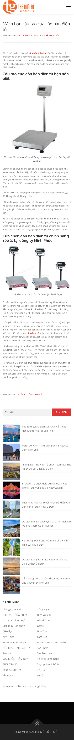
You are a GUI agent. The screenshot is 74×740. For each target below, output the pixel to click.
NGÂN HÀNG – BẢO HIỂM (51, 642)
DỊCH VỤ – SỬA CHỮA (15, 615)
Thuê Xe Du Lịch (12, 669)
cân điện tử (33, 333)
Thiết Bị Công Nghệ (29, 394)
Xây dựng (8, 675)
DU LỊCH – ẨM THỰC (14, 620)
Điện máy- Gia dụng (14, 625)
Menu (68, 6)
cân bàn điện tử (37, 53)
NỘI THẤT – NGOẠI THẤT (17, 648)
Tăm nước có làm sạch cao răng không (24, 686)
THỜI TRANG (10, 664)
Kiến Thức (8, 636)
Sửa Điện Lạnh (45, 653)
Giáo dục (8, 631)
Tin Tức (41, 669)
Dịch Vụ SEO (44, 615)
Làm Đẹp (42, 636)
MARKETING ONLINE (15, 642)
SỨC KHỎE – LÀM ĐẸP (15, 658)
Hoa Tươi (42, 631)
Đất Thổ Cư (43, 620)
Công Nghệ (43, 609)
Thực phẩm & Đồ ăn (48, 664)
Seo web (7, 653)
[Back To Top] (37, 724)
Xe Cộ (40, 675)
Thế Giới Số (51, 35)
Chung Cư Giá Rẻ (12, 609)
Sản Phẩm (42, 648)
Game (40, 625)
